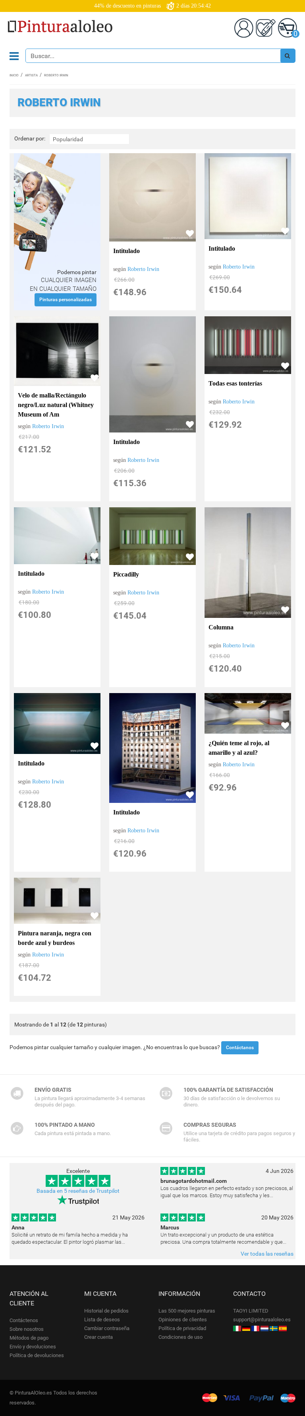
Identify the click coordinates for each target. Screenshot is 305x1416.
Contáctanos (240, 1047)
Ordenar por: (29, 139)
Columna (221, 627)
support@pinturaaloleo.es (262, 1320)
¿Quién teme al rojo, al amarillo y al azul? (238, 748)
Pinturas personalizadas (65, 299)
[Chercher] (287, 55)
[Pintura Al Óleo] (283, 1328)
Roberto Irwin (143, 269)
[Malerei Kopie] (246, 1328)
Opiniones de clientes (182, 1320)
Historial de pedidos (106, 1311)
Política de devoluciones (37, 1355)
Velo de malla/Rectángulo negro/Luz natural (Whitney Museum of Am (56, 405)
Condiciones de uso (180, 1337)
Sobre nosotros (27, 1329)
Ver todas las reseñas (267, 1253)
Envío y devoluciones (33, 1347)
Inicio (14, 75)
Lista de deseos (102, 1320)
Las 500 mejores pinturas (186, 1311)
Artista (31, 75)
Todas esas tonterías (235, 383)
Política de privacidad (182, 1328)
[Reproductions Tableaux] (255, 1328)
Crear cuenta (98, 1337)
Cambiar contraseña (106, 1328)
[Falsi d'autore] (237, 1328)
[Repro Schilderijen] (264, 1328)
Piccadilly (126, 574)
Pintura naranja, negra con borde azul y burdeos (54, 938)
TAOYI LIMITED (250, 1311)
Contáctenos (24, 1320)
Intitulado (126, 250)
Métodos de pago (29, 1338)
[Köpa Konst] (274, 1328)
